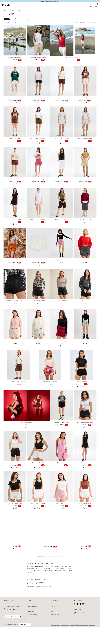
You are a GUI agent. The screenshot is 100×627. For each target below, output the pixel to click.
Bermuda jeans (50, 544)
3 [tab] (6, 26)
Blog (52, 611)
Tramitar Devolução (32, 614)
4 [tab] (7, 26)
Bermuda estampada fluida (85, 138)
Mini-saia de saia (85, 462)
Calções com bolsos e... (61, 260)
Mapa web (92, 625)
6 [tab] (32, 26)
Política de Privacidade (55, 625)
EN (84, 612)
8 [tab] (10, 26)
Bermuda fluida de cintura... (38, 57)
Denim (26, 19)
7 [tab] (9, 26)
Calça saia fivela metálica (62, 422)
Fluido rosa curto (61, 462)
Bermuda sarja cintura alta (38, 98)
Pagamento (31, 609)
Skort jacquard (15, 341)
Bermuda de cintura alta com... (62, 179)
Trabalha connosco (55, 609)
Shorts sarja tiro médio (81, 381)
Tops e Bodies (40, 582)
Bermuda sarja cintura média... (85, 422)
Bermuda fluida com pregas (85, 219)
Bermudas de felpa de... (85, 98)
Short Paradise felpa (14, 138)
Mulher (14, 5)
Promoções (31, 611)
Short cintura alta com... (85, 503)
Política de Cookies (65, 625)
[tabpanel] (14, 40)
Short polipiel (85, 300)
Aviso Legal (87, 625)
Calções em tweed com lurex (14, 300)
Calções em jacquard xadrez (50, 381)
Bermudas (19, 19)
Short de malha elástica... (61, 98)
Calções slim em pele (61, 300)
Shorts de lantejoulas (61, 341)
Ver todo (6, 19)
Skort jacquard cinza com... (85, 341)
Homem (20, 5)
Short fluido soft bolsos (15, 219)
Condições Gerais (80, 625)
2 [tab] (5, 26)
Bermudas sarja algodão (61, 219)
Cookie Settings (73, 625)
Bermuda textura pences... (15, 57)
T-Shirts (30, 582)
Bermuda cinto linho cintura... (85, 179)
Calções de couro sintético (38, 300)
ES (78, 612)
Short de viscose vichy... (38, 179)
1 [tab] (28, 26)
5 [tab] (8, 26)
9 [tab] (34, 26)
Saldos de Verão (55, 614)
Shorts (13, 19)
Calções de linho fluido (15, 260)
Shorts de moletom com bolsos (15, 98)
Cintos (29, 589)
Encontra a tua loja (13, 616)
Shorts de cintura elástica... (15, 462)
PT (81, 612)
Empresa (53, 606)
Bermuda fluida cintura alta (18, 381)
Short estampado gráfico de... (38, 219)
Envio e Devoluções (32, 606)
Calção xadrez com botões (85, 260)
